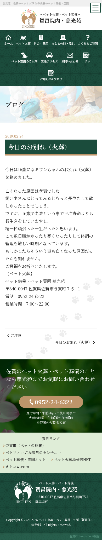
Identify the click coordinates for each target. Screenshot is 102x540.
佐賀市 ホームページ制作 (84, 536)
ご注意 (15, 335)
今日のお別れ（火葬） (73, 342)
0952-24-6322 (54, 402)
